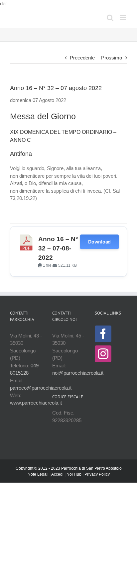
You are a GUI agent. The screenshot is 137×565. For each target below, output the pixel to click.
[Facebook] (103, 334)
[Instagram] (103, 353)
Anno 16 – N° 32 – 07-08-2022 (58, 248)
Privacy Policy (97, 474)
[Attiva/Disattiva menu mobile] (123, 17)
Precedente (82, 57)
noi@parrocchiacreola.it (77, 373)
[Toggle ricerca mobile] (110, 17)
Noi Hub (74, 474)
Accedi (57, 474)
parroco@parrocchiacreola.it (40, 388)
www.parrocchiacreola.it (36, 403)
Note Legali (38, 474)
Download (99, 241)
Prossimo (111, 57)
